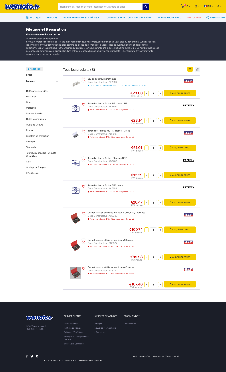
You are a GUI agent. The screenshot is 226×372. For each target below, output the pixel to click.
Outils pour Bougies (36, 167)
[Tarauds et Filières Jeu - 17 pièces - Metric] (75, 134)
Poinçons (31, 141)
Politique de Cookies (53, 360)
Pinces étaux (32, 173)
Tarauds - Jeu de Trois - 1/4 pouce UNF (107, 158)
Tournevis (31, 147)
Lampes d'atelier (34, 113)
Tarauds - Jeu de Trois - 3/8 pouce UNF (107, 103)
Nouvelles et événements (105, 328)
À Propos (98, 323)
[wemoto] (39, 317)
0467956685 (130, 323)
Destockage (194, 17)
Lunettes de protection (37, 136)
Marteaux (31, 107)
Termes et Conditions (141, 356)
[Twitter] (31, 356)
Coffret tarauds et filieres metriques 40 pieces (111, 267)
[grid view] (197, 69)
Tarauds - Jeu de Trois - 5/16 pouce (105, 185)
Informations (100, 332)
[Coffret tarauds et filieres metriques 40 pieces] (75, 272)
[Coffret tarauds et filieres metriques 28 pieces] (75, 245)
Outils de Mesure (34, 124)
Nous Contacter (71, 323)
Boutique (35, 17)
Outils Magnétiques (36, 119)
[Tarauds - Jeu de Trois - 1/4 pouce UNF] (75, 163)
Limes (29, 102)
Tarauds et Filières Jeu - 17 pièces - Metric (109, 130)
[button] (188, 6)
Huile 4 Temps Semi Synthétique (81, 17)
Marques (52, 17)
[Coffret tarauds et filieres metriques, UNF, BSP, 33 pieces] (75, 218)
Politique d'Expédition (73, 332)
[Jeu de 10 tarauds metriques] (75, 84)
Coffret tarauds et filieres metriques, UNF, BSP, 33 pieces (116, 212)
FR (209, 6)
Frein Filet (31, 96)
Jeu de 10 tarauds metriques (102, 78)
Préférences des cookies (90, 360)
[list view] (190, 69)
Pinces (29, 130)
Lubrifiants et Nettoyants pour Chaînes (129, 17)
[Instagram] (37, 356)
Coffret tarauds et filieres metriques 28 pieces (111, 240)
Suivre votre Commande (74, 344)
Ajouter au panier (181, 93)
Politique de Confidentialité (166, 356)
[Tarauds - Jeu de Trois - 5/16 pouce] (75, 190)
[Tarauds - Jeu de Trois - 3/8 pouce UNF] (75, 108)
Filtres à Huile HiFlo (169, 17)
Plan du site (71, 360)
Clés (28, 161)
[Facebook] (27, 356)
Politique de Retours (72, 328)
